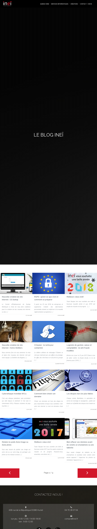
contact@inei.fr (71, 518)
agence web (44, 4)
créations (74, 4)
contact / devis (86, 4)
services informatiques (59, 4)
